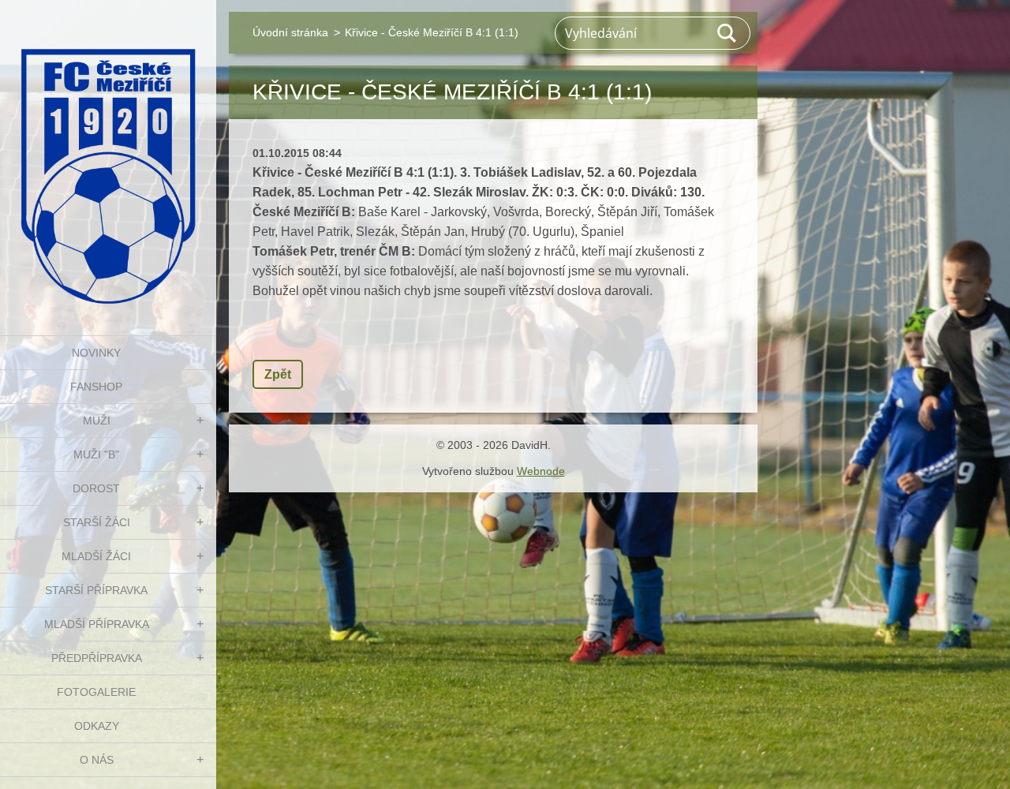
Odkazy (96, 726)
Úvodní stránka (290, 32)
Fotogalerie (96, 692)
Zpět (277, 374)
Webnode (541, 471)
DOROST (96, 488)
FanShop (96, 386)
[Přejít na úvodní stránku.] (108, 158)
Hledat (727, 33)
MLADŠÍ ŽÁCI (96, 556)
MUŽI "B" (96, 454)
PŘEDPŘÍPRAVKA (96, 658)
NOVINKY (96, 352)
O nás (97, 759)
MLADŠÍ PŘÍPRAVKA (96, 624)
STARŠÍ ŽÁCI (96, 522)
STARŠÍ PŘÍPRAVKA (96, 590)
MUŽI (96, 420)
